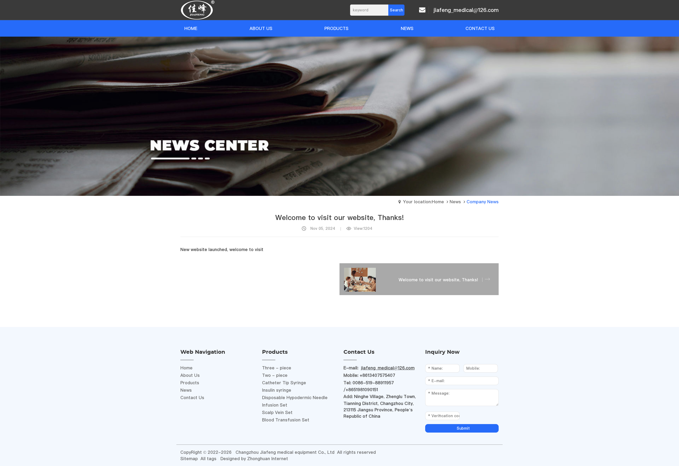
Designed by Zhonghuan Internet (254, 458)
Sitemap (189, 458)
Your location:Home (423, 202)
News (455, 202)
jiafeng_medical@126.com (466, 10)
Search (396, 10)
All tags (208, 458)
